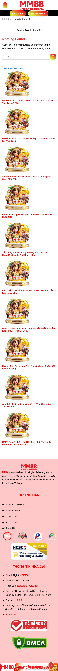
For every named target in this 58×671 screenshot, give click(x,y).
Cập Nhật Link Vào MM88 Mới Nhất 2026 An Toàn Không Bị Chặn (28, 291)
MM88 (5, 19)
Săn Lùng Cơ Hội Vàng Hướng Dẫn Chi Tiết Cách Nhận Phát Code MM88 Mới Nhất (28, 253)
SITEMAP (10, 614)
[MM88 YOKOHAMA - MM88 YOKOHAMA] (32, 5)
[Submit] (53, 57)
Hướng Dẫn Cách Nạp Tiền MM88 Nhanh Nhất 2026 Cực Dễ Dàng (28, 367)
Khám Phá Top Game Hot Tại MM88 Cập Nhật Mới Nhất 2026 (28, 215)
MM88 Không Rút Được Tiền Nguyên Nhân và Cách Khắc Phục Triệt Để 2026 (29, 329)
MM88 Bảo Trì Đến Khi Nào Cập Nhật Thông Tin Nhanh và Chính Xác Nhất (27, 443)
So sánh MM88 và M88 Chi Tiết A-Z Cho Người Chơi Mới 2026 (26, 177)
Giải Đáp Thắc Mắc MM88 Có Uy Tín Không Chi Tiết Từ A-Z (27, 405)
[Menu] (5, 5)
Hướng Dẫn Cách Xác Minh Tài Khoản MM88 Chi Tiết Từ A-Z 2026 (27, 102)
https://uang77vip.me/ (26, 586)
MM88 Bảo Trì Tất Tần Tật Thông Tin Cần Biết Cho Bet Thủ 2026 (28, 140)
